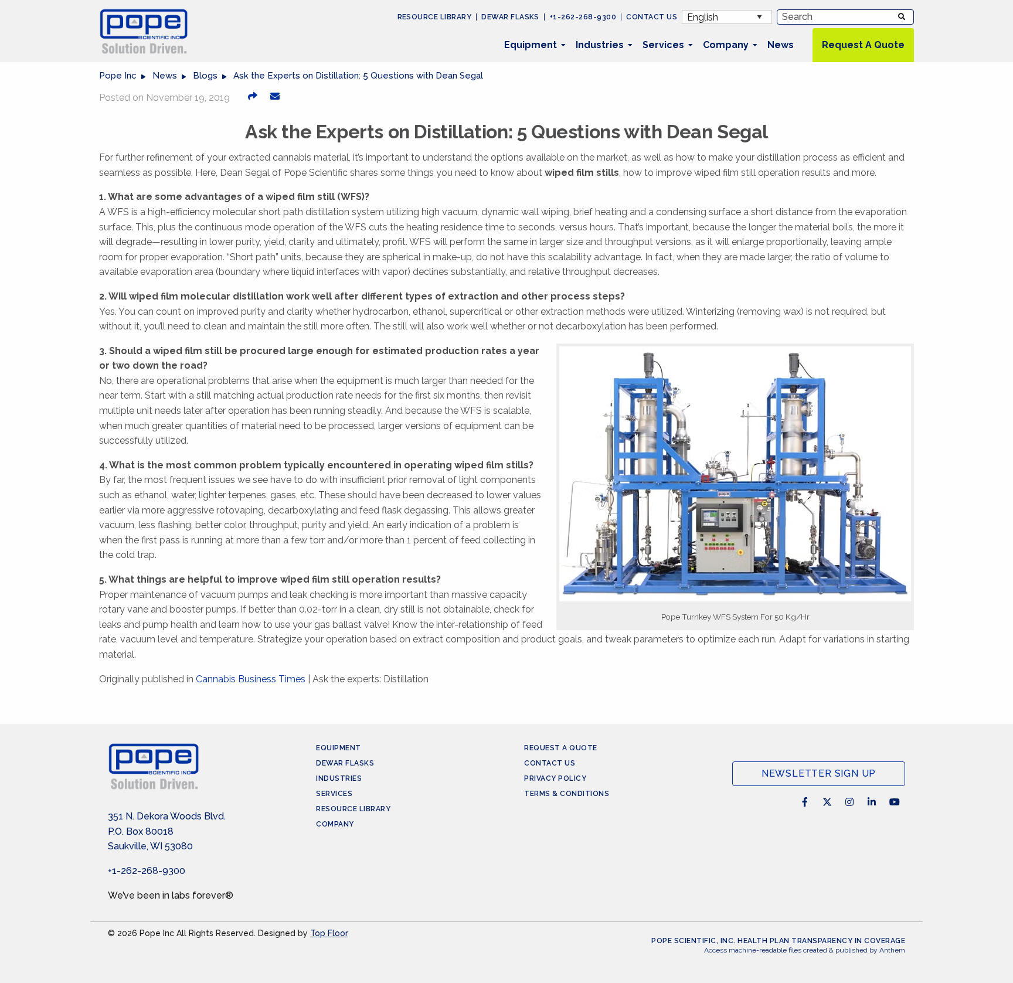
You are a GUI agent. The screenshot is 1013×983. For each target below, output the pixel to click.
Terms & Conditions (566, 794)
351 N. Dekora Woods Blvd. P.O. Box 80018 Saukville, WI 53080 (167, 831)
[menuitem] (530, 45)
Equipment (530, 44)
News (780, 44)
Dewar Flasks (510, 17)
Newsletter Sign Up (819, 773)
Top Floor (329, 933)
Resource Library (434, 17)
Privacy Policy (555, 778)
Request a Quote (560, 748)
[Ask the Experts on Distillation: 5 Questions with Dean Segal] (275, 96)
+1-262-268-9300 (582, 17)
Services (663, 44)
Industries (600, 44)
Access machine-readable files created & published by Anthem (804, 950)
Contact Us (651, 17)
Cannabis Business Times (250, 679)
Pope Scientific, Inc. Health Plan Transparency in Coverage (778, 941)
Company (726, 44)
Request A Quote (863, 44)
